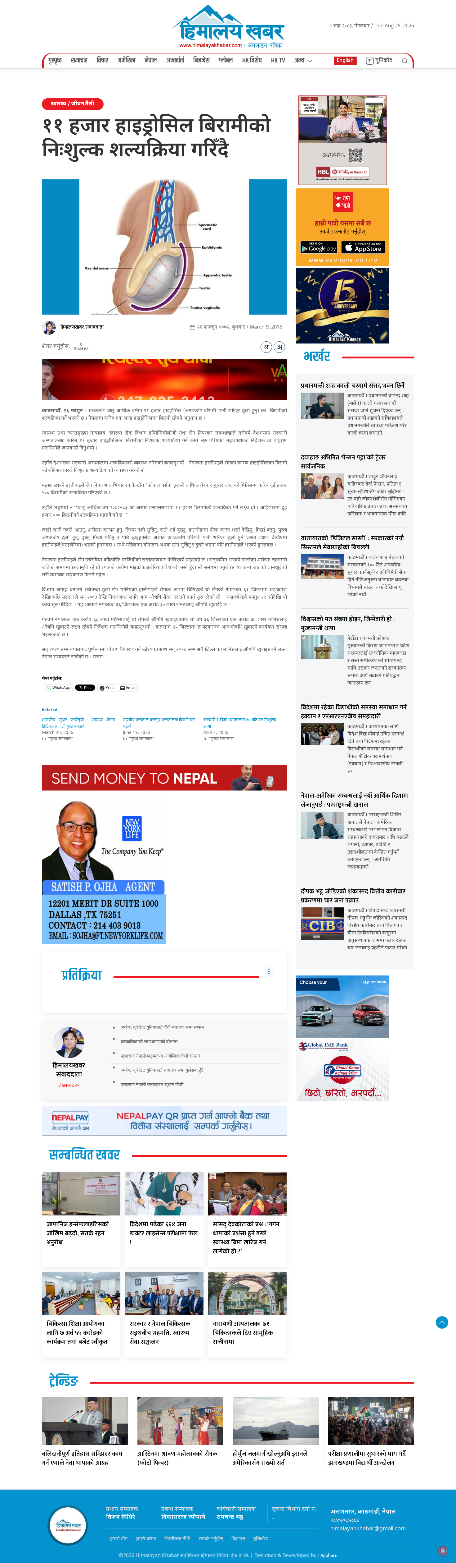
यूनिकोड (260, 1538)
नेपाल (151, 60)
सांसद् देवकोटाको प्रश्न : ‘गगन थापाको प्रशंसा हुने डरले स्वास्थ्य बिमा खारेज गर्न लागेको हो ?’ (246, 1238)
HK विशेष (252, 60)
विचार (102, 60)
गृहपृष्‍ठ (55, 60)
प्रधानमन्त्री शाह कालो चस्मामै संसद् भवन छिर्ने (353, 385)
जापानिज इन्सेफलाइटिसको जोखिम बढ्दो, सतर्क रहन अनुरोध (78, 1233)
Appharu (329, 1555)
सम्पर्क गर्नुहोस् (211, 1538)
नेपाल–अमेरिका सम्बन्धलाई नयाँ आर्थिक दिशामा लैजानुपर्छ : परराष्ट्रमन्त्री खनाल (355, 800)
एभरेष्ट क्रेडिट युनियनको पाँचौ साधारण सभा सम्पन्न (162, 1027)
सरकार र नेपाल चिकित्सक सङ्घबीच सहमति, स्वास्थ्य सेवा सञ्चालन (160, 1333)
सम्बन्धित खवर (84, 1155)
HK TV (278, 60)
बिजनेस (201, 60)
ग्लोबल (226, 60)
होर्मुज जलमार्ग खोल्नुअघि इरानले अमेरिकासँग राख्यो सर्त (270, 1458)
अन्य (299, 60)
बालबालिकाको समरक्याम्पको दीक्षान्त (149, 1041)
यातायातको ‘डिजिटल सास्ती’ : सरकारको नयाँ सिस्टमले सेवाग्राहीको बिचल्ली (352, 543)
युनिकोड (383, 60)
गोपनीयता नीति (177, 1538)
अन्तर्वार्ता (175, 60)
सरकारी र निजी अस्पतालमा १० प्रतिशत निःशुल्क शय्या (239, 723)
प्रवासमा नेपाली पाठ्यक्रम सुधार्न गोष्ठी (152, 1084)
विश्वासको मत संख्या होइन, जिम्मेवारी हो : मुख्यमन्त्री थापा (348, 624)
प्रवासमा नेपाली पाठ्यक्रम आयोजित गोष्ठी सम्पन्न (160, 1056)
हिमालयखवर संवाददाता (82, 327)
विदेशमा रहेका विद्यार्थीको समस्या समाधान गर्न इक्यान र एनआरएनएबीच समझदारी (354, 712)
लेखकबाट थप (68, 1085)
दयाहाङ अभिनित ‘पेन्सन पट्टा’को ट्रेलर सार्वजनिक (343, 462)
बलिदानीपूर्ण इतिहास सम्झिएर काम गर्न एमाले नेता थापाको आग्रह (82, 1458)
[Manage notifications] (443, 1551)
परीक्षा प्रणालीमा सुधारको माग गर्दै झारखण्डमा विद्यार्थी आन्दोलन (367, 1458)
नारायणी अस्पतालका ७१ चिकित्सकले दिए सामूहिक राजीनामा (243, 1333)
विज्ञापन (238, 1538)
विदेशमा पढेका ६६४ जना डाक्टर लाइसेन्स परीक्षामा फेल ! (164, 1233)
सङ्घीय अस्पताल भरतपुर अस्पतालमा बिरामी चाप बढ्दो (159, 723)
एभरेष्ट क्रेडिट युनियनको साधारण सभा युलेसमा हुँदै (162, 1070)
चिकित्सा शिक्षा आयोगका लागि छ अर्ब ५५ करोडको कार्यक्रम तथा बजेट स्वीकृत (77, 1333)
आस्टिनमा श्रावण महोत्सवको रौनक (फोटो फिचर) (177, 1458)
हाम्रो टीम (118, 1538)
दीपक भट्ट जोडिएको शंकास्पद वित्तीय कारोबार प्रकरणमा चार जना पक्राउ (353, 896)
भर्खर (317, 357)
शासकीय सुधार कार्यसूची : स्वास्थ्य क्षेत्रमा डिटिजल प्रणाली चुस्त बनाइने (78, 723)
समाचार (79, 60)
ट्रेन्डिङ (63, 1382)
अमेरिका (126, 60)
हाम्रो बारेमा (146, 1538)
